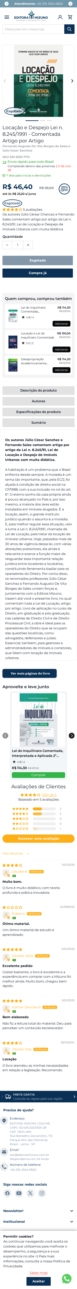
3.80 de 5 (49, 795)
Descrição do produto (38, 390)
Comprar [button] (38, 775)
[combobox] (38, 29)
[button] (6, 17)
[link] (13, 316)
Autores (38, 401)
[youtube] (19, 1193)
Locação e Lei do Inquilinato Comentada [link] (37, 335)
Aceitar (38, 1281)
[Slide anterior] (5, 81)
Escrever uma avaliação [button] (38, 838)
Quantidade (12, 237)
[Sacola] (69, 17)
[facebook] (7, 1193)
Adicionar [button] (61, 323)
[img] (12, 865)
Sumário (38, 423)
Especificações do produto (38, 412)
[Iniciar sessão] (60, 17)
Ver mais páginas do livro (30, 673)
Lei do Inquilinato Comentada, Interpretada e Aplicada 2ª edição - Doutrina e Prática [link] (37, 310)
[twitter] (30, 1193)
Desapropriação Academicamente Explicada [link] (33, 361)
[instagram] (42, 1193)
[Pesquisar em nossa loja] (69, 29)
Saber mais (39, 1273)
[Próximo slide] (72, 81)
